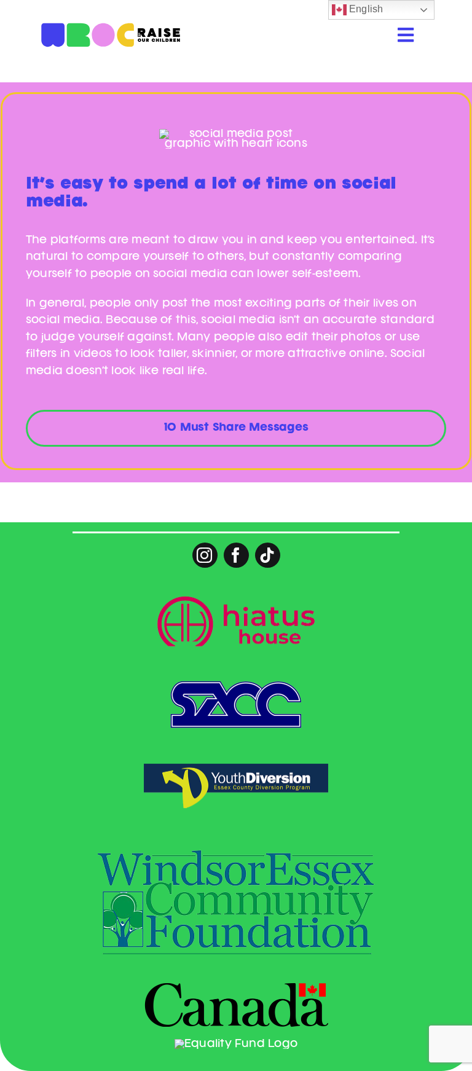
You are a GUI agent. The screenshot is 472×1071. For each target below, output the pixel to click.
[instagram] (205, 555)
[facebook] (236, 555)
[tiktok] (267, 555)
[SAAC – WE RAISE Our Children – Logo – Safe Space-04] (110, 5)
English (365, 9)
